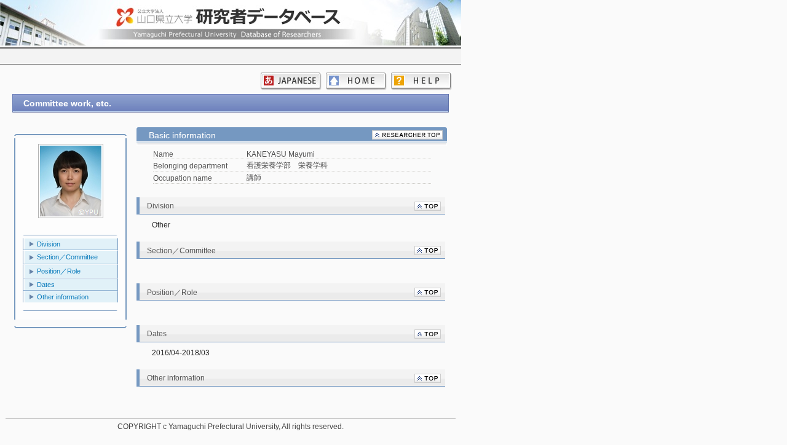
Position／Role (59, 271)
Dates (46, 284)
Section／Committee (67, 257)
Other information (63, 297)
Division (48, 244)
